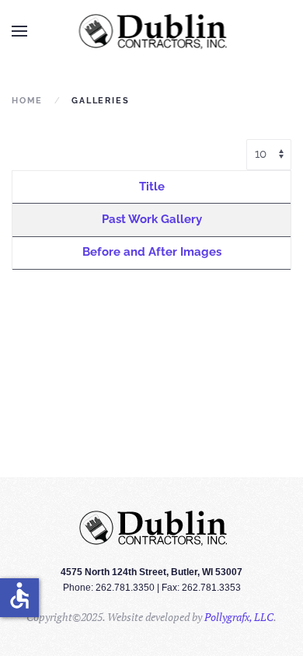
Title (152, 187)
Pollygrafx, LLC (238, 616)
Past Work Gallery (152, 219)
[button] (19, 31)
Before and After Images (151, 252)
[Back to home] (152, 31)
